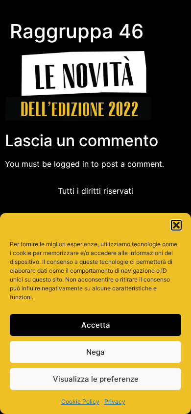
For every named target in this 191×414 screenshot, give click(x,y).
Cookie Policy (80, 401)
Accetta (95, 325)
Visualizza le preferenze (96, 379)
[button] (176, 225)
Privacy (114, 401)
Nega (95, 352)
